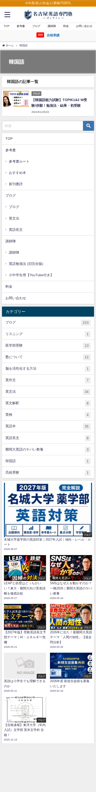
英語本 (47, 426)
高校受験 (47, 472)
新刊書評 (16, 184)
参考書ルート (19, 161)
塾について (47, 357)
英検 (47, 414)
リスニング (47, 334)
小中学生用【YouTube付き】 (31, 275)
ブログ (14, 206)
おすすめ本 (17, 172)
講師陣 (14, 252)
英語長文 (16, 229)
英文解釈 (47, 403)
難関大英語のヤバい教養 (47, 449)
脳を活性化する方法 (47, 368)
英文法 (14, 218)
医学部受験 (47, 345)
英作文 (47, 380)
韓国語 (47, 461)
